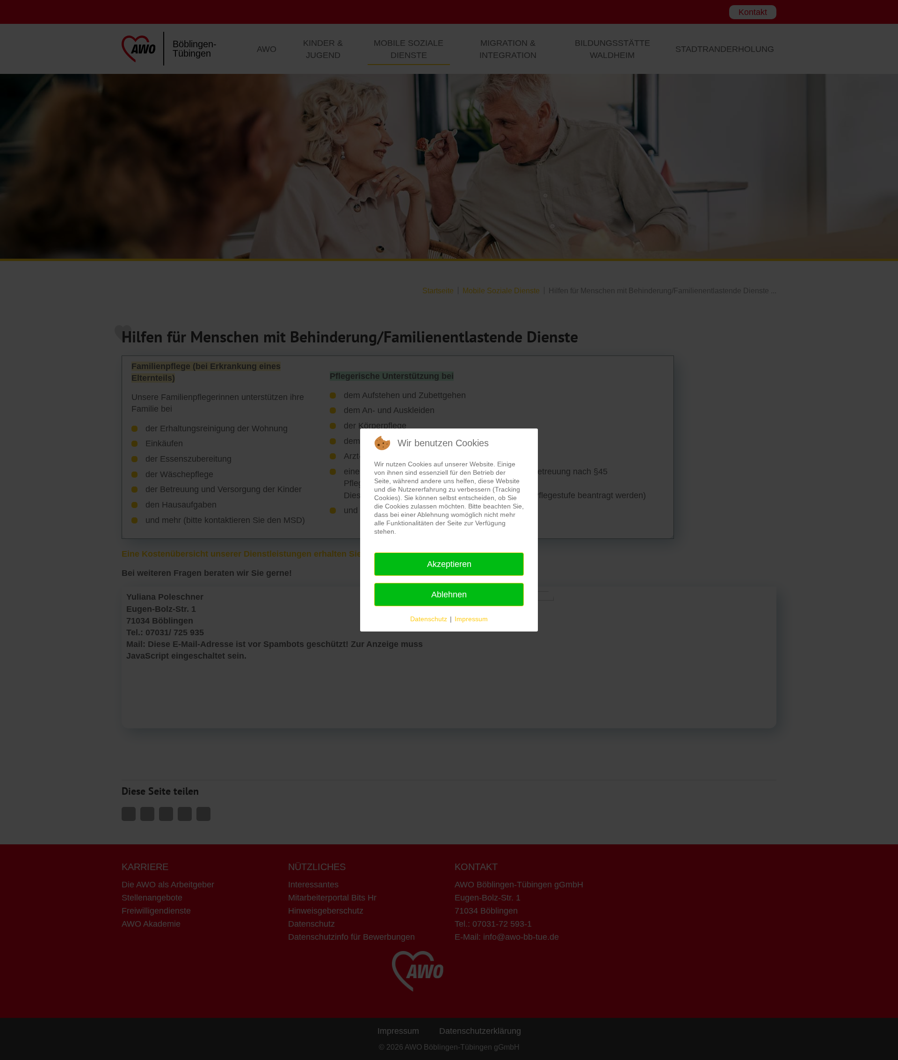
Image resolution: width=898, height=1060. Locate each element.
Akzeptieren (449, 564)
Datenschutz (428, 619)
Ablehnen (449, 594)
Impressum (471, 619)
